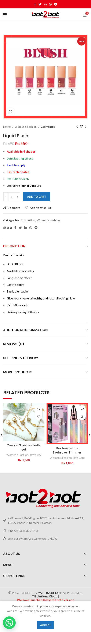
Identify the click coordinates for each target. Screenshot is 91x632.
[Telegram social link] (55, 4)
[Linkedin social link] (45, 4)
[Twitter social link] (40, 4)
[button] (38, 416)
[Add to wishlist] (38, 409)
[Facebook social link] (35, 4)
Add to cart (36, 196)
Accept (45, 625)
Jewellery (35, 454)
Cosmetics (48, 126)
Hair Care (79, 457)
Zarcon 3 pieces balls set (23, 447)
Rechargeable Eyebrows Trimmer (67, 450)
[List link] (45, 531)
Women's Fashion (26, 126)
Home (7, 126)
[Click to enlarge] (10, 112)
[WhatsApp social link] (50, 4)
